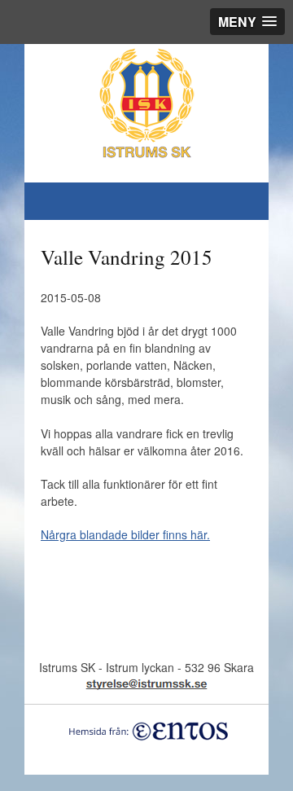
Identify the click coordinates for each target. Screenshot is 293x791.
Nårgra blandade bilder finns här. (125, 534)
